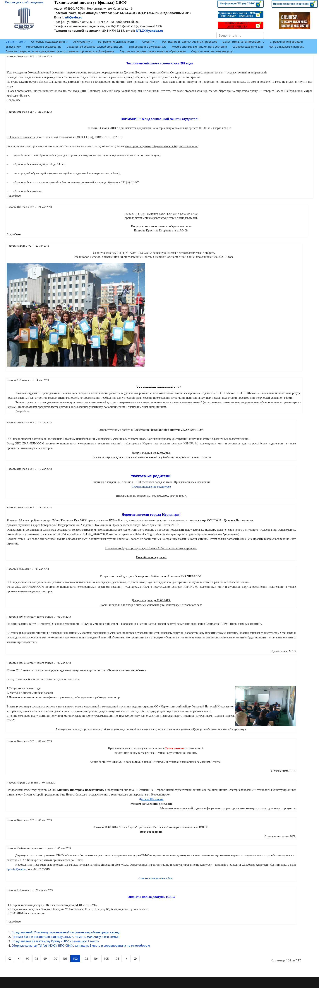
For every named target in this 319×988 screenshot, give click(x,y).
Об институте (14, 41)
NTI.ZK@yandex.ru (149, 31)
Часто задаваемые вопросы (286, 46)
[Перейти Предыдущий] (19, 958)
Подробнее (14, 100)
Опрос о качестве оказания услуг (212, 51)
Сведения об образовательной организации (95, 46)
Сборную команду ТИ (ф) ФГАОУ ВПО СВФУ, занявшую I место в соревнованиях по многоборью (80, 946)
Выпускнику (13, 46)
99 (45, 959)
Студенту (148, 41)
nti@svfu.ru (73, 17)
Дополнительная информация (242, 41)
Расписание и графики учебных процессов (189, 41)
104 (95, 959)
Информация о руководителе (147, 46)
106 (116, 959)
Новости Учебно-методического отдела (30, 616)
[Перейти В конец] (135, 958)
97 (27, 959)
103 (85, 959)
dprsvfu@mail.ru (16, 869)
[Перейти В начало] (10, 958)
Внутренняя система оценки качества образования (153, 51)
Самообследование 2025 (247, 46)
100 (54, 959)
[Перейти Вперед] (126, 958)
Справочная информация (286, 41)
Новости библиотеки (19, 380)
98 (36, 959)
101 (64, 959)
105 (106, 959)
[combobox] (240, 35)
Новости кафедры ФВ (19, 245)
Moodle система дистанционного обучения (199, 46)
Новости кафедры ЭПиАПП (22, 782)
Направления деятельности (116, 41)
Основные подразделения (48, 41)
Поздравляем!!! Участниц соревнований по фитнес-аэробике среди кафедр (65, 932)
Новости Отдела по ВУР (20, 56)
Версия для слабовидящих (24, 2)
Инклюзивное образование (43, 46)
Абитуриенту (81, 41)
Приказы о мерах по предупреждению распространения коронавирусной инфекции (60, 51)
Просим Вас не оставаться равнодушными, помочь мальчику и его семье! (65, 937)
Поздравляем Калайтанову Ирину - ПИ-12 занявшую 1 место (55, 941)
